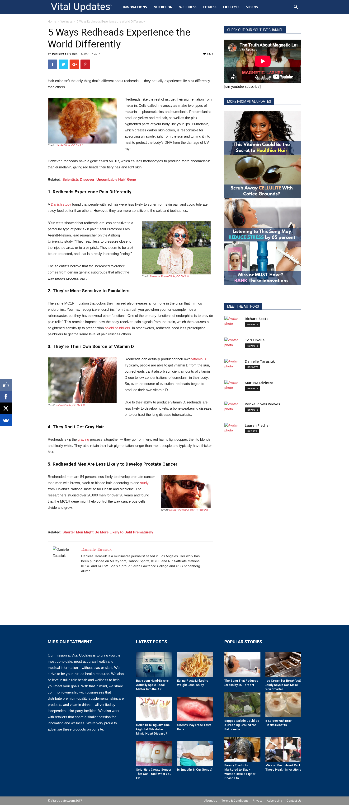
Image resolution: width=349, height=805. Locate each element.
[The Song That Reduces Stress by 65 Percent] (242, 664)
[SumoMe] (6, 420)
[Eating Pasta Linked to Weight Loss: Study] (195, 664)
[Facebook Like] (6, 385)
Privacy (257, 801)
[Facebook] (6, 396)
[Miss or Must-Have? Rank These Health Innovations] (283, 749)
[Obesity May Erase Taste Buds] (195, 709)
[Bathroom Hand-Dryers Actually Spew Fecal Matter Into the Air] (154, 664)
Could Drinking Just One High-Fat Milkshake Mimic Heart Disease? (153, 729)
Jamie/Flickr (63, 145)
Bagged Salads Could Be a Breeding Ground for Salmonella (241, 725)
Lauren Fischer (257, 425)
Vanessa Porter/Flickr (162, 276)
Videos (252, 7)
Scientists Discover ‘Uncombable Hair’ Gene (99, 179)
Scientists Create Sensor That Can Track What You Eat (153, 774)
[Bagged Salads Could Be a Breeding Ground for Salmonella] (242, 704)
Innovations (135, 7)
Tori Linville (255, 340)
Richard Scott (256, 318)
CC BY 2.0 (77, 145)
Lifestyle (231, 7)
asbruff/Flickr (63, 405)
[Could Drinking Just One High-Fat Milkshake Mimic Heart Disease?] (154, 709)
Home (52, 21)
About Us (210, 801)
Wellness (188, 7)
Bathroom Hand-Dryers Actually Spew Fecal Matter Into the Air (152, 685)
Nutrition (163, 7)
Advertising (274, 801)
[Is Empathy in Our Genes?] (195, 753)
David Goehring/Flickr (181, 510)
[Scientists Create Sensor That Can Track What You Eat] (154, 753)
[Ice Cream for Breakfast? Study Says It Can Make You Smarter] (283, 664)
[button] (295, 7)
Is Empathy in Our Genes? (194, 769)
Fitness (210, 7)
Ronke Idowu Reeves (262, 404)
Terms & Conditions (235, 801)
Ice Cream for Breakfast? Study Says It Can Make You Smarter (283, 685)
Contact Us (294, 801)
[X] (6, 408)
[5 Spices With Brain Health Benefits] (283, 704)
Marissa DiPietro (259, 382)
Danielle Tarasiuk (64, 53)
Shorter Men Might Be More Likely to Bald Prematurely (107, 532)
